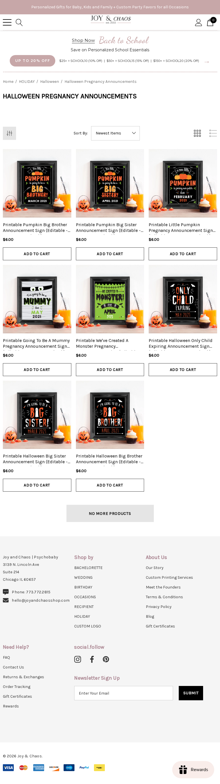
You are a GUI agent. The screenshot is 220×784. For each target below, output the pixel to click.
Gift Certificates (160, 626)
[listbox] (115, 133)
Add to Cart (37, 253)
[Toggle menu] (7, 22)
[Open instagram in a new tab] (77, 660)
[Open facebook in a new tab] (91, 660)
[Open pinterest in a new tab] (106, 660)
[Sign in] (198, 22)
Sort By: (81, 133)
